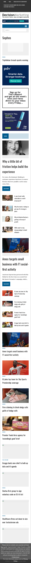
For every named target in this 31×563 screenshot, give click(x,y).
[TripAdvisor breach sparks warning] (15, 50)
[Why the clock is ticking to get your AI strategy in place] (7, 210)
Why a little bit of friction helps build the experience (15, 166)
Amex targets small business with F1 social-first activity (15, 264)
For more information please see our (15, 560)
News (3, 57)
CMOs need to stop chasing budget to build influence (20, 230)
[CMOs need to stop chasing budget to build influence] (7, 231)
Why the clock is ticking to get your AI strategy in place (21, 209)
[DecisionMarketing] (15, 16)
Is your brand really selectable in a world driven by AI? (19, 198)
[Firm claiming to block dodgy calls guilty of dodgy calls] (7, 305)
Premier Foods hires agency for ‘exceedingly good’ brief (20, 315)
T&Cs (10, 1)
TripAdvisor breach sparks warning (15, 60)
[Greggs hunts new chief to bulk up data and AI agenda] (7, 326)
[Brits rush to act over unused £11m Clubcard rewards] (15, 541)
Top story (5, 460)
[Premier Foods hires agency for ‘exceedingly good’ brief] (7, 316)
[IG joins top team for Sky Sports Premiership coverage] (7, 295)
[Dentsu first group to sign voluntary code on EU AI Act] (15, 485)
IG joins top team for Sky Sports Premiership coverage (21, 293)
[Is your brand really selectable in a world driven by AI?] (7, 199)
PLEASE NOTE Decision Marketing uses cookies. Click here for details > (14, 5)
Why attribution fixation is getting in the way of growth (21, 219)
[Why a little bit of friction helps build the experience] (15, 154)
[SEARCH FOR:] (15, 30)
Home (5, 1)
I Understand (15, 557)
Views (5, 136)
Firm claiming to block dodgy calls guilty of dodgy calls (20, 304)
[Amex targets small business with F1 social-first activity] (15, 251)
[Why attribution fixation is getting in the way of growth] (7, 221)
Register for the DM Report (20, 1)
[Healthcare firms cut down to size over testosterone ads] (15, 513)
